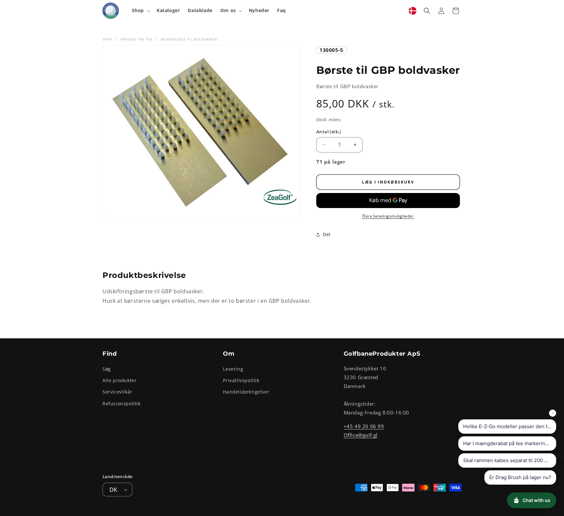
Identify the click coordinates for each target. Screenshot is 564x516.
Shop (107, 39)
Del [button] (327, 234)
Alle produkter (119, 380)
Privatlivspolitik (241, 380)
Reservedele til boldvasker (189, 39)
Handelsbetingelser (246, 392)
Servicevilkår (117, 392)
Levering (233, 369)
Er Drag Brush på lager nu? (520, 477)
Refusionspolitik (121, 403)
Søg (106, 369)
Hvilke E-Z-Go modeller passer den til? (508, 426)
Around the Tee (136, 39)
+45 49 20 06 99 (364, 426)
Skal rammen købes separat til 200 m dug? (509, 460)
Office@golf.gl (361, 435)
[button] (140, 10)
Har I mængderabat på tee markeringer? (509, 443)
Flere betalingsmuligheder (388, 216)
